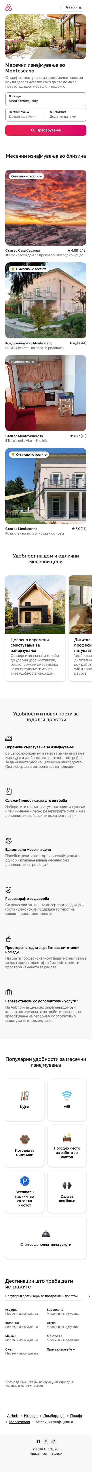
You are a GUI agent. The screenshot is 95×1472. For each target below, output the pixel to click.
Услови (57, 1454)
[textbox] (25, 116)
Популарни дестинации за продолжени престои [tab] (41, 1296)
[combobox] (46, 101)
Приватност (39, 1454)
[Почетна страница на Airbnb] (8, 7)
